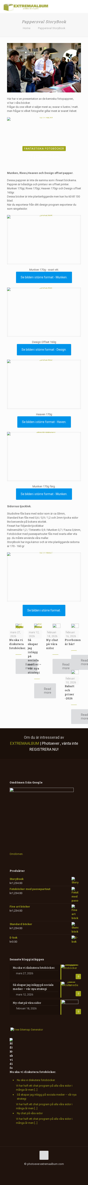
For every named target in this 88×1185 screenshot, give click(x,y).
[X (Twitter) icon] (28, 1170)
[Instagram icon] (41, 1170)
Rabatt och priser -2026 (69, 692)
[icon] (46, 1170)
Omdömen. (16, 854)
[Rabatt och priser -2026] (75, 672)
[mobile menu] (82, 6)
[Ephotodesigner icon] (59, 1170)
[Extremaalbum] (25, 6)
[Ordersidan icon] (64, 1170)
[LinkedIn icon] (37, 1170)
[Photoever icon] (55, 1170)
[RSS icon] (50, 1170)
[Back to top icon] (44, 1155)
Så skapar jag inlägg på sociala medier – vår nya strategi (46, 1096)
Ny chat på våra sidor (52, 644)
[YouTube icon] (32, 1170)
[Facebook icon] (23, 1170)
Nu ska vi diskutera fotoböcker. (17, 644)
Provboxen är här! (73, 642)
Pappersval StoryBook (51, 28)
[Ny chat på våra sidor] (56, 626)
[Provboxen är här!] (75, 626)
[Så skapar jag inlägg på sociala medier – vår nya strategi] (38, 626)
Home (26, 28)
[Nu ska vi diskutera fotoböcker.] (19, 626)
